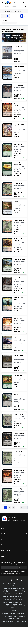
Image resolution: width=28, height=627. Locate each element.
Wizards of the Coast (18, 590)
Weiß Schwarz (18, 596)
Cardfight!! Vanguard (8, 596)
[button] (25, 6)
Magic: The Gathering (9, 588)
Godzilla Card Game (7, 601)
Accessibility (23, 621)
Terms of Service (14, 621)
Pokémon (12, 604)
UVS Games (6, 613)
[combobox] (15, 16)
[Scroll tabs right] (24, 11)
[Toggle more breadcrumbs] (2, 28)
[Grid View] (21, 16)
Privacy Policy (17, 573)
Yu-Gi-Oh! (5, 591)
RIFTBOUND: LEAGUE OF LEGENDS (10, 612)
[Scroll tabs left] (3, 11)
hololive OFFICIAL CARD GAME (11, 602)
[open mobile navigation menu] (3, 2)
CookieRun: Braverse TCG (8, 616)
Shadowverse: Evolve (9, 599)
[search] (12, 6)
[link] (8, 2)
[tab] (9, 11)
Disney (14, 610)
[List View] (25, 16)
